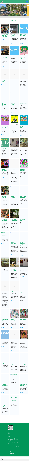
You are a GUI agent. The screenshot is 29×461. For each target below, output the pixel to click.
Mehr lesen (3, 39)
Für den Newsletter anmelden (4, 80)
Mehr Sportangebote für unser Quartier (14, 104)
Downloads (13, 340)
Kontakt (12, 79)
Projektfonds (23, 319)
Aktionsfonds (4, 340)
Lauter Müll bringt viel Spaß (5, 385)
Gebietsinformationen (5, 320)
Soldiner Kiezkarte (13, 320)
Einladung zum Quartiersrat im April (23, 126)
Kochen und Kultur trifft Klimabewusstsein (14, 243)
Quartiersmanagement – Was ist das (14, 35)
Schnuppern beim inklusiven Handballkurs (5, 406)
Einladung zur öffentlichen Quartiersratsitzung (5, 104)
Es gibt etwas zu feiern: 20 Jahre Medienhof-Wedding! (5, 220)
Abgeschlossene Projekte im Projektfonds (5, 35)
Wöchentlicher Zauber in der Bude (23, 197)
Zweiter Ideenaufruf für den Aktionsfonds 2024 (23, 57)
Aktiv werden (13, 291)
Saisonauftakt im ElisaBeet (23, 148)
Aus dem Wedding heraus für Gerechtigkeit (23, 385)
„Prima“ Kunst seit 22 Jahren (23, 268)
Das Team (13, 169)
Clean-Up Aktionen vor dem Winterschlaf (23, 364)
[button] (1, 459)
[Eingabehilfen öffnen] (27, 2)
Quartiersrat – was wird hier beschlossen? (4, 57)
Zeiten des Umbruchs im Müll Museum (13, 364)
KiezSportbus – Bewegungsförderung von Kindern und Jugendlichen (14, 269)
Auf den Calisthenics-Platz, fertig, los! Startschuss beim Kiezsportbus (23, 244)
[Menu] (26, 1)
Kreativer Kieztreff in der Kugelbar (4, 170)
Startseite (2, 16)
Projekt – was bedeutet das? (23, 35)
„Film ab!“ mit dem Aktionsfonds (4, 235)
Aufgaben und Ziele (23, 292)
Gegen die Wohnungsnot (14, 126)
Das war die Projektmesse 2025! (4, 197)
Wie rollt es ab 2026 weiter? (23, 170)
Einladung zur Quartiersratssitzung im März (5, 126)
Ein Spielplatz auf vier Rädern (5, 363)
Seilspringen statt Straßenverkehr (23, 220)
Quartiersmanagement (6, 16)
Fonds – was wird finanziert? (14, 56)
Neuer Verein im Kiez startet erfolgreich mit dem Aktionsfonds (14, 399)
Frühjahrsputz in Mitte (5, 148)
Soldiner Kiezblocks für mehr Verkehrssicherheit (14, 198)
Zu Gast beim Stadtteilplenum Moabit (23, 341)
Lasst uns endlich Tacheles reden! (23, 103)
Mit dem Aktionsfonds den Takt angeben (14, 377)
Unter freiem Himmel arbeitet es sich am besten (14, 220)
